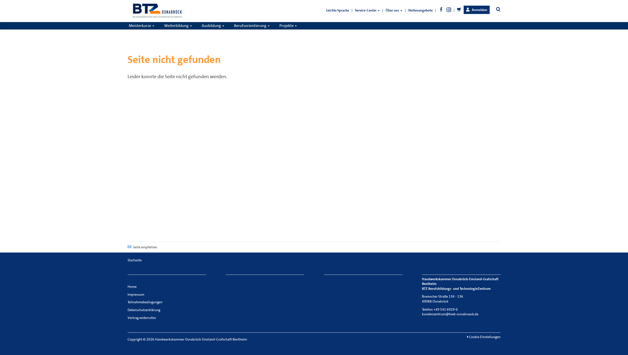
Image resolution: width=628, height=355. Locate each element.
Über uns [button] (393, 10)
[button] (476, 10)
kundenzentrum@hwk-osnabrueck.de (450, 314)
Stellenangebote (420, 10)
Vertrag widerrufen (142, 318)
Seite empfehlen (145, 247)
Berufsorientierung (250, 25)
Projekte (286, 25)
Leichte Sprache (337, 10)
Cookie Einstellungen (484, 337)
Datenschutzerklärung (144, 310)
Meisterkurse (140, 25)
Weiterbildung (176, 25)
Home (132, 286)
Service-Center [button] (366, 10)
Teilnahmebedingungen (145, 302)
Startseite (135, 260)
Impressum (136, 294)
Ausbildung (212, 25)
